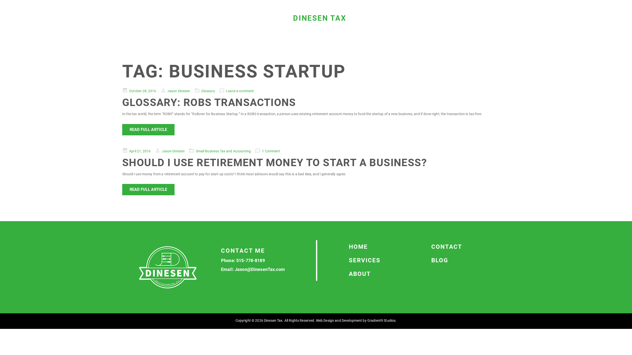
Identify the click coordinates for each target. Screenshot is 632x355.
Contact (446, 246)
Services (364, 260)
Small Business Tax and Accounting (223, 151)
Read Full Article (148, 129)
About (360, 273)
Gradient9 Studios (381, 320)
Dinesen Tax (319, 18)
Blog (439, 260)
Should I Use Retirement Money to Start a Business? (274, 163)
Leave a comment (240, 91)
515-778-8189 (250, 260)
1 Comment (271, 151)
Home (358, 246)
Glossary (208, 91)
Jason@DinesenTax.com (260, 269)
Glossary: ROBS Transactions (209, 102)
